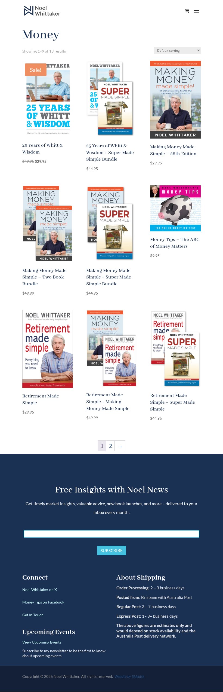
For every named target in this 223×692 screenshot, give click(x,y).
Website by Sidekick (129, 676)
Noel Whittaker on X (39, 589)
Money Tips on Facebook (43, 602)
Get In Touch (33, 615)
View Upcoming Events (41, 642)
